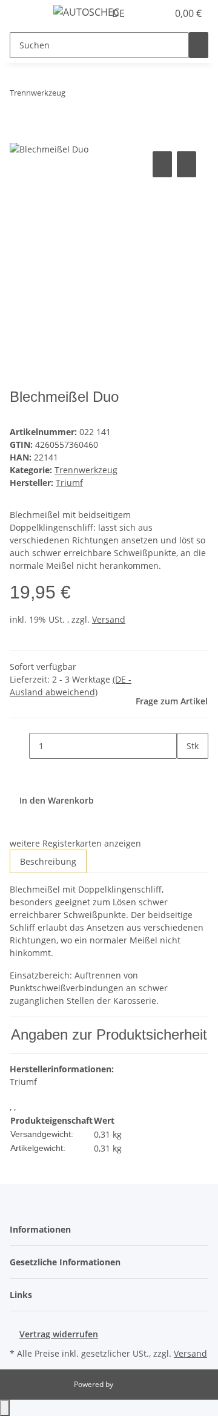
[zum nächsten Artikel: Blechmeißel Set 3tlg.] (97, 95)
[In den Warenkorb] (19, 135)
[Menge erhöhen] (186, 772)
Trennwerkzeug (85, 470)
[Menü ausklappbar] (25, 14)
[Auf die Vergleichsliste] (162, 164)
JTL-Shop (129, 1384)
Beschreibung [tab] (48, 861)
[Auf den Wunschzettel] (186, 164)
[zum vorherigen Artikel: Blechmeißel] (75, 95)
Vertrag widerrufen (58, 1334)
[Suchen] (198, 45)
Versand (108, 619)
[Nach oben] (5, 1408)
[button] (145, 13)
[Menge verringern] (19, 746)
